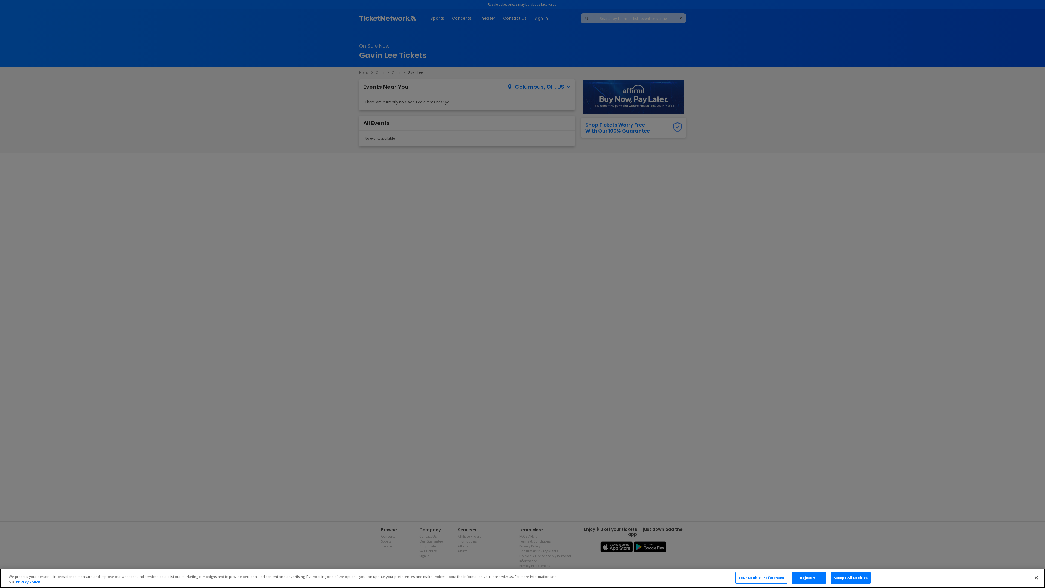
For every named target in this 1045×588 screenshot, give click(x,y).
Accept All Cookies (851, 577)
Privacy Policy (28, 582)
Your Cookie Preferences (761, 577)
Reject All (808, 577)
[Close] (1036, 578)
